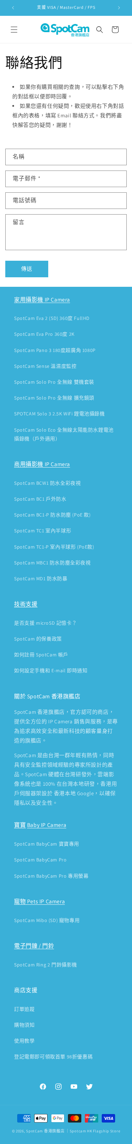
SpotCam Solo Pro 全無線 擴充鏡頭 (54, 398)
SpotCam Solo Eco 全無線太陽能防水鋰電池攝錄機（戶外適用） (64, 434)
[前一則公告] (13, 8)
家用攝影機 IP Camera (42, 299)
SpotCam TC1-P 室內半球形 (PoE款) (54, 547)
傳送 (26, 268)
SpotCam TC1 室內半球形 (42, 530)
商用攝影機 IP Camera (42, 464)
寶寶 (20, 825)
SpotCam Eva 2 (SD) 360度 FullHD (52, 318)
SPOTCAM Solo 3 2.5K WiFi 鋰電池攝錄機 (59, 413)
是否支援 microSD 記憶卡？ (45, 623)
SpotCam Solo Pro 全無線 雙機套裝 (54, 382)
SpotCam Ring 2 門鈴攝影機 (45, 964)
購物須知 (24, 1025)
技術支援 (25, 604)
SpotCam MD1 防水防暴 (41, 578)
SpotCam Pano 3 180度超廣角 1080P (55, 350)
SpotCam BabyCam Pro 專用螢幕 (51, 876)
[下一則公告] (119, 8)
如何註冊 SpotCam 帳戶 (41, 654)
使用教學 (24, 1041)
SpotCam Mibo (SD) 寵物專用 (47, 920)
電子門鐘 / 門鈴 (34, 946)
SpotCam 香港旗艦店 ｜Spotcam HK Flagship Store (73, 1130)
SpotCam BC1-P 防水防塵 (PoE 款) (52, 515)
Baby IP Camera (46, 825)
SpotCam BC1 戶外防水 (40, 499)
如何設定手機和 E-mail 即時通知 (50, 670)
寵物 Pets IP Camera (39, 901)
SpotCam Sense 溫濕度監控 (45, 366)
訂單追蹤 (24, 1009)
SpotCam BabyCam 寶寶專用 (46, 844)
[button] (14, 29)
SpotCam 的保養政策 (38, 639)
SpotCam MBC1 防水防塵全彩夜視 (52, 562)
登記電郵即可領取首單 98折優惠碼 (53, 1056)
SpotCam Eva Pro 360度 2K (44, 334)
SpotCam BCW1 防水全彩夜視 (47, 483)
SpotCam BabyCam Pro (40, 860)
